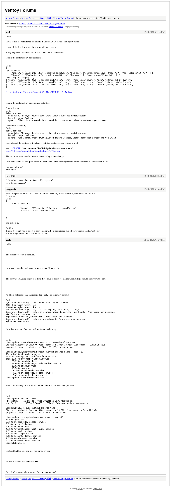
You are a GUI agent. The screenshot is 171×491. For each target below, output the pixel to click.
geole (8, 32)
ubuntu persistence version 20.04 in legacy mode (42, 23)
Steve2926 (11, 176)
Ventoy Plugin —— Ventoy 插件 (36, 18)
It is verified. (11, 92)
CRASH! (16, 148)
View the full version (56, 27)
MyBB (80, 489)
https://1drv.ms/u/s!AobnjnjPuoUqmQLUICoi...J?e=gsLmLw (33, 151)
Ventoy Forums (20, 10)
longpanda (11, 189)
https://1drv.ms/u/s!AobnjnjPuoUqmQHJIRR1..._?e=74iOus (45, 92)
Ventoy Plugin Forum (63, 18)
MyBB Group (97, 489)
